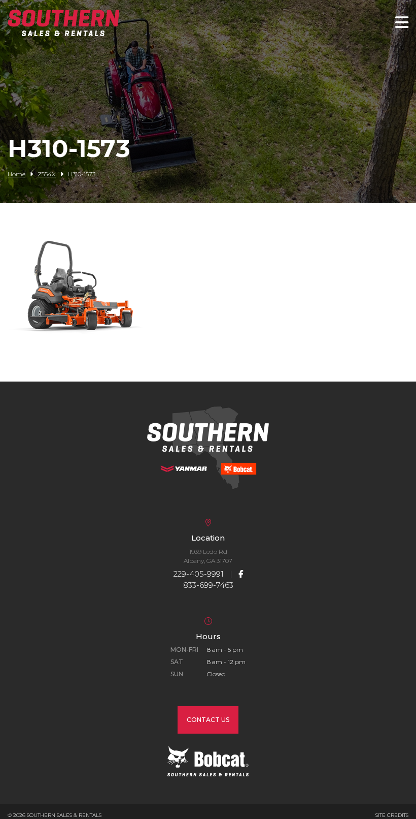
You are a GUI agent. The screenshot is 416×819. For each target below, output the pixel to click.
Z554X (47, 174)
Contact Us (208, 719)
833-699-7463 (208, 585)
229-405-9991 (199, 574)
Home (16, 174)
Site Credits (391, 815)
